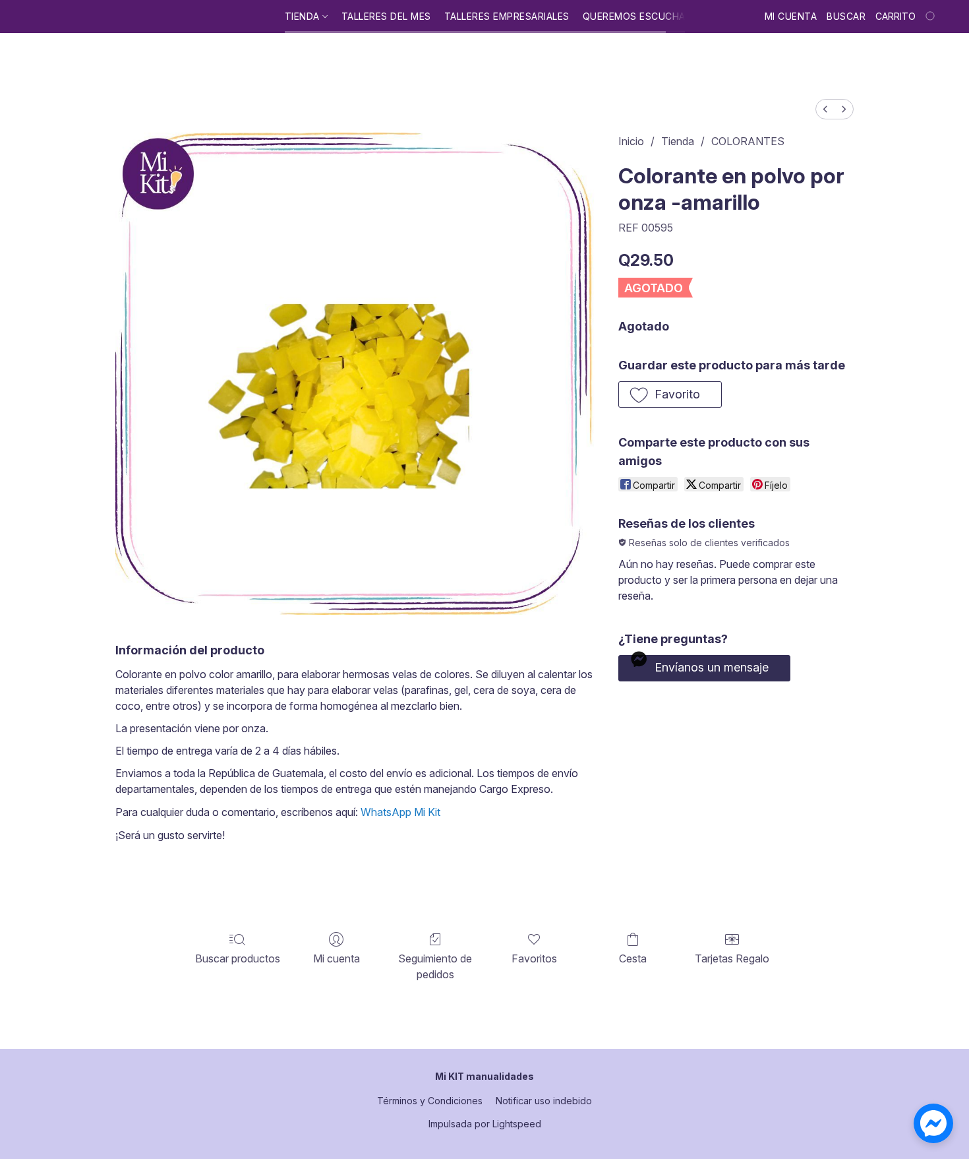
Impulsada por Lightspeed (484, 1123)
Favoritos (534, 958)
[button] (670, 394)
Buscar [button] (846, 16)
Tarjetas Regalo (732, 958)
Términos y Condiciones (430, 1100)
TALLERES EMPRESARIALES (507, 16)
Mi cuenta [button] (791, 16)
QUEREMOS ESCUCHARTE (644, 16)
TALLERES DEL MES (386, 16)
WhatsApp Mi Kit (400, 812)
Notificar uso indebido (544, 1100)
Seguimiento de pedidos (435, 966)
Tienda (677, 141)
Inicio (631, 141)
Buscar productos (237, 958)
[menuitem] (825, 109)
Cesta (633, 958)
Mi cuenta (336, 958)
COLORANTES (747, 141)
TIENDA (304, 16)
